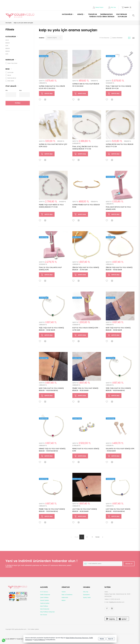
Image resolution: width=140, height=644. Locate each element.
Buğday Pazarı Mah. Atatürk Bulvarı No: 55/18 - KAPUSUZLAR (118, 595)
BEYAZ (9, 75)
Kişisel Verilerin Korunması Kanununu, (77, 637)
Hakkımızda (65, 597)
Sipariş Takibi (87, 597)
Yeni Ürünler (43, 615)
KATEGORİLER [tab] (11, 36)
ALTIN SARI (10, 73)
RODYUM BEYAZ (12, 78)
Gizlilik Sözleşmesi (45, 595)
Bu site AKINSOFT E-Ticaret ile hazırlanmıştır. (18, 639)
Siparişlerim (86, 595)
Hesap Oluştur (99, 7)
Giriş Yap (113, 7)
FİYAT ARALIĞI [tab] (11, 86)
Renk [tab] (8, 69)
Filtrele (17, 103)
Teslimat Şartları (44, 603)
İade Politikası (44, 606)
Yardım (64, 592)
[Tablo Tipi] (133, 38)
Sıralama (41, 38)
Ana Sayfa (8, 23)
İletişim (64, 600)
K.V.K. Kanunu (44, 592)
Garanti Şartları (44, 600)
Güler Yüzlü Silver (12, 63)
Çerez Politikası (44, 597)
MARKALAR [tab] (10, 60)
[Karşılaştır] (45, 99)
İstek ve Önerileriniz (67, 595)
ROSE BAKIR (11, 81)
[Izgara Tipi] (129, 38)
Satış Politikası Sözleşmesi (47, 612)
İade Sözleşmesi (44, 609)
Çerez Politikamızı (39, 639)
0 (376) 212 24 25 (115, 599)
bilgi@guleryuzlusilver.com (116, 602)
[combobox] (54, 37)
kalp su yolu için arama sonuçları (23, 23)
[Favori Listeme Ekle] (40, 99)
